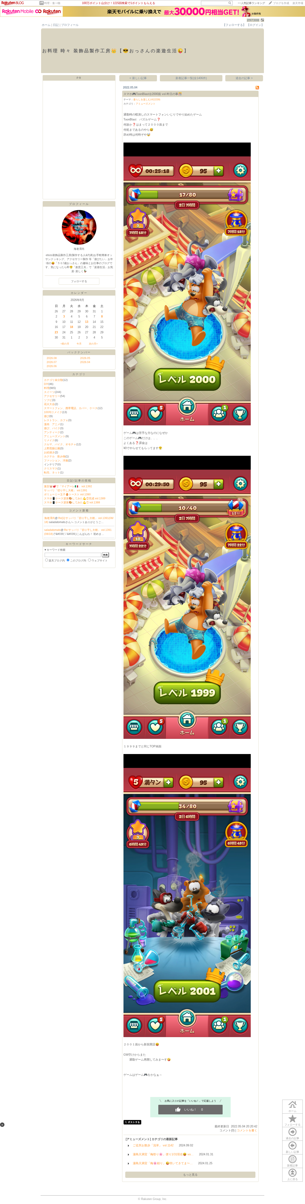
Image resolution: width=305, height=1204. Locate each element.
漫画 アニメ (52, 424)
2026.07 (52, 362)
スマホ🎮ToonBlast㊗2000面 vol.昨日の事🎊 (152, 94)
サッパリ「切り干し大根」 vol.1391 (65, 490)
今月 (79, 343)
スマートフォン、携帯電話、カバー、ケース (71, 408)
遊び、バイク (52, 428)
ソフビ (48, 400)
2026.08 (52, 358)
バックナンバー (79, 352)
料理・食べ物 (52, 3)
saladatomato (52, 530)
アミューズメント (54, 436)
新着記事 (292, 1165)
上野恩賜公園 (52, 448)
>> (251, 3)
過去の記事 (292, 1138)
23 (56, 332)
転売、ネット (52, 472)
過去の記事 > (244, 78)
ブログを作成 (281, 3)
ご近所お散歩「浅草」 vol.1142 (153, 1145)
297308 (253, 20)
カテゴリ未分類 (53, 380)
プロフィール (70, 25)
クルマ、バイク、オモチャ (60, 444)
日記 (56, 25)
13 (86, 322)
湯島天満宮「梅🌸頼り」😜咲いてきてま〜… (163, 1163)
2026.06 (52, 366)
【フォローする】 (234, 25)
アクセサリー (52, 396)
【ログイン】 (255, 25)
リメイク (49, 440)
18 (71, 327)
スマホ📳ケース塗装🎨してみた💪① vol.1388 (72, 502)
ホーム (46, 25)
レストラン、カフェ (56, 420)
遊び (46, 416)
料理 (46, 388)
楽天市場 (297, 3)
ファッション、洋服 (56, 460)
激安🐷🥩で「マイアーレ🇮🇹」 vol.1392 (68, 486)
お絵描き (49, 452)
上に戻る (292, 1179)
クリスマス (50, 468)
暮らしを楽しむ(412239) (146, 99)
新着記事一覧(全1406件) (191, 78)
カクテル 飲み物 (54, 456)
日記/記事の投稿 (79, 480)
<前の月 (65, 343)
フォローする (292, 1124)
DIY (46, 384)
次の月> (93, 343)
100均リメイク (53, 412)
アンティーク (52, 432)
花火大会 (49, 404)
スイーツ (49, 392)
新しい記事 (292, 1152)
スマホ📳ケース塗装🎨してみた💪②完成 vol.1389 (74, 498)
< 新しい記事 (138, 78)
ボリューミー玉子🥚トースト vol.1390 (67, 494)
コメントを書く (247, 1130)
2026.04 (85, 362)
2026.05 (85, 358)
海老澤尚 (49, 518)
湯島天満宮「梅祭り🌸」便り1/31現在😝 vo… (163, 1154)
